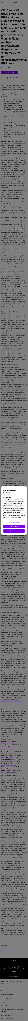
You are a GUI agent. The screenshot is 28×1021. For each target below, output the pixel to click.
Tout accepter (14, 526)
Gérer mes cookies (14, 522)
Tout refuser (14, 531)
